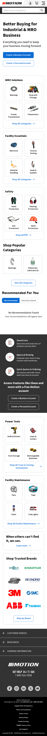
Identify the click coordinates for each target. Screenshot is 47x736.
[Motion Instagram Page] (16, 688)
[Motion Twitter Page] (30, 688)
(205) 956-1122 (27, 702)
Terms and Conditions (23, 710)
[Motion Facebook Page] (9, 688)
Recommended (10, 300)
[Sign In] (30, 3)
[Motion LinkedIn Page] (23, 688)
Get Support (23, 729)
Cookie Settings (23, 721)
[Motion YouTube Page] (37, 688)
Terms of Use (23, 713)
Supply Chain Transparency (24, 706)
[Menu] (43, 3)
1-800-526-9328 (23, 675)
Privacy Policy (23, 717)
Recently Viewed (29, 300)
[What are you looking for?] (42, 10)
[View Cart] (37, 3)
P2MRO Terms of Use (24, 725)
